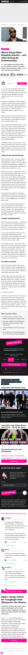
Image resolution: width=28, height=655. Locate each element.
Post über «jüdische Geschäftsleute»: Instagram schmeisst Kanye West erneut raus (14, 323)
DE (19, 1)
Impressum (23, 648)
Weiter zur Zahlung (14, 364)
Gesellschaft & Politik (8, 382)
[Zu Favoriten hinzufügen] (14, 75)
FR (22, 1)
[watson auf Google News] (26, 75)
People (19, 382)
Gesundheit (15, 380)
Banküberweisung (20, 372)
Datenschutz (11, 650)
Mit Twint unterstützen (16, 369)
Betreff (3, 482)
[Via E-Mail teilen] (7, 75)
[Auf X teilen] (3, 420)
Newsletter (5, 648)
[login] (2, 653)
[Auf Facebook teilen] (2, 75)
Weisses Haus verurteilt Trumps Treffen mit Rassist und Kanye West (13, 317)
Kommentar (13, 24)
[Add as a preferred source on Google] (20, 75)
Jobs (18, 648)
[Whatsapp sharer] (6, 420)
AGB (5, 650)
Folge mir (22, 83)
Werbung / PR (12, 648)
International (4, 24)
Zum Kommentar (9, 545)
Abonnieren (14, 461)
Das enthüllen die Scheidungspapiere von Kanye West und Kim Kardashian (14, 333)
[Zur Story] (14, 619)
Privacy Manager (19, 650)
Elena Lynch (10, 83)
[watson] (5, 1)
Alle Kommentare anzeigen (14, 591)
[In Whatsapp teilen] (5, 75)
